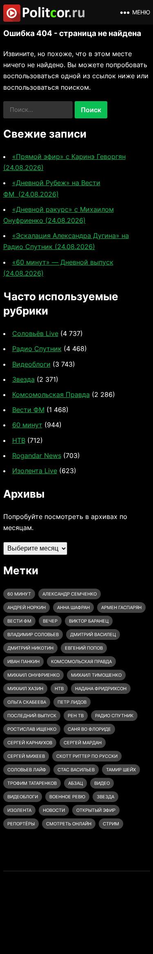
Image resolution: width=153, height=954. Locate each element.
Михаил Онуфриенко (33, 675)
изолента (19, 810)
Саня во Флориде (89, 729)
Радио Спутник (37, 348)
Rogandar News (36, 455)
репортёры (21, 824)
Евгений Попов (84, 648)
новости (54, 810)
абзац (75, 783)
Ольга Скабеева (26, 702)
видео (102, 783)
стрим (111, 824)
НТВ (18, 440)
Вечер (50, 621)
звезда (105, 797)
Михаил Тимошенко (96, 675)
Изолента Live (34, 471)
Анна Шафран (73, 607)
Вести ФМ (28, 410)
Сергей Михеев (26, 756)
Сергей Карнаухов (29, 743)
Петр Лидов (72, 702)
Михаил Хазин (25, 688)
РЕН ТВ (76, 715)
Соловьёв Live (35, 333)
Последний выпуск (31, 715)
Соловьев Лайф (26, 770)
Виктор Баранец (89, 621)
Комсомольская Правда (51, 394)
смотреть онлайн (68, 824)
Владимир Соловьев (33, 634)
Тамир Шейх (121, 770)
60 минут (27, 425)
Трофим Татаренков (32, 783)
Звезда (23, 379)
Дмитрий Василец (93, 634)
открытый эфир (95, 810)
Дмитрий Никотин (30, 648)
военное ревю (67, 797)
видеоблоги (22, 797)
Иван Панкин (23, 661)
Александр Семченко (69, 594)
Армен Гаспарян (121, 607)
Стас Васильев (76, 770)
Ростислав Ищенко (31, 729)
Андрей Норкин (26, 607)
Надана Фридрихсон (100, 688)
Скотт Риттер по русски (87, 756)
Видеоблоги (31, 364)
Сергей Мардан (83, 743)
